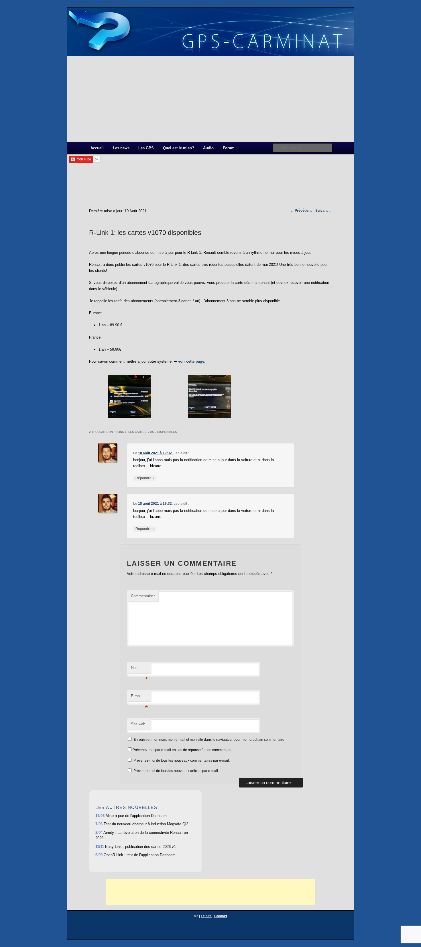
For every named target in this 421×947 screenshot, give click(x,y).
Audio (208, 148)
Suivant (323, 211)
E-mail (139, 698)
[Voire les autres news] (145, 865)
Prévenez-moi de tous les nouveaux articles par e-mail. (176, 771)
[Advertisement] (210, 99)
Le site (206, 916)
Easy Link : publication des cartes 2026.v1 (135, 846)
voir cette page (191, 361)
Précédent (301, 211)
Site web (138, 724)
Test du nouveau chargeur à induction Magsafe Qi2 (141, 824)
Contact (220, 916)
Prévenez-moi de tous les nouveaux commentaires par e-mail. (181, 761)
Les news (121, 148)
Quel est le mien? (178, 148)
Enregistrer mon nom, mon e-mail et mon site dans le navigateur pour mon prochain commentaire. (209, 740)
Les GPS (146, 148)
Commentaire (143, 596)
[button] (129, 397)
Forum (229, 148)
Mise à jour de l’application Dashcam (131, 816)
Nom (139, 669)
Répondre (144, 478)
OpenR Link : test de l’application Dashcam (135, 855)
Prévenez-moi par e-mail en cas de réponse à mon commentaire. (183, 750)
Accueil (97, 148)
